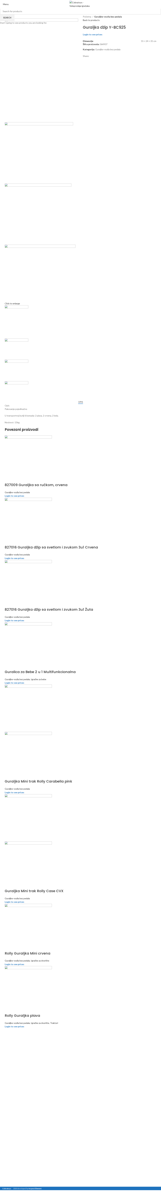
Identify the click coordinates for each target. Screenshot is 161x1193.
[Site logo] (80, 4)
